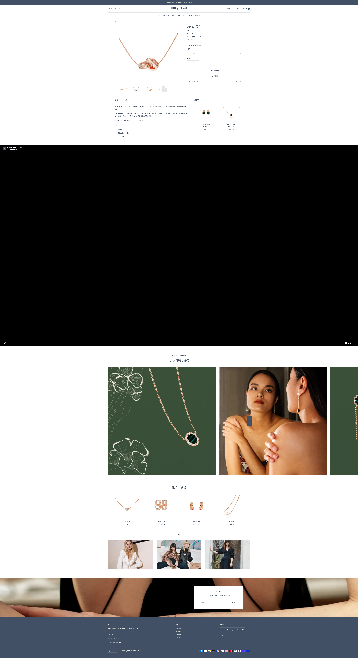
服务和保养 (179, 637)
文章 (173, 15)
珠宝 (179, 15)
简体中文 (230, 8)
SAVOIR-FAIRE (113, 635)
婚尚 (184, 15)
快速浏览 (206, 129)
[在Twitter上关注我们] (227, 630)
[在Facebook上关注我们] (222, 630)
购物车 (246, 8)
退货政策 (178, 634)
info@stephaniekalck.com (116, 642)
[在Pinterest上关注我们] (237, 630)
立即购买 (215, 76)
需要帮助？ (239, 81)
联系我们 (198, 15)
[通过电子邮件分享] (200, 81)
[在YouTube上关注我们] (242, 630)
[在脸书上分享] (192, 81)
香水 (190, 15)
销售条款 (178, 628)
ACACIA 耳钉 (206, 124)
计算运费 (198, 36)
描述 (116, 100)
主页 (158, 15)
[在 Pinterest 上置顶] (194, 81)
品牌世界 (166, 15)
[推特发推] (198, 81)
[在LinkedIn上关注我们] (222, 635)
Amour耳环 (161, 521)
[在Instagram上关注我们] (232, 630)
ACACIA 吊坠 (231, 124)
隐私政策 (178, 631)
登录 (238, 8)
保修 (125, 100)
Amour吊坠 (127, 521)
